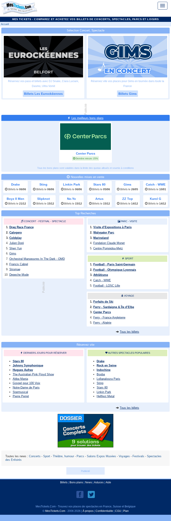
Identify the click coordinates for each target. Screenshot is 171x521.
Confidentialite (104, 511)
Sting (100, 383)
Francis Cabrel (18, 264)
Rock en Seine (106, 365)
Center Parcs (102, 312)
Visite (133, 221)
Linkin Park (104, 392)
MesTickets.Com (55, 511)
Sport (129, 258)
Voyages (124, 456)
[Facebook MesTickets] (80, 494)
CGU (118, 511)
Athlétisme (100, 275)
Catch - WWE (102, 280)
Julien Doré (16, 243)
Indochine (103, 370)
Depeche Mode (19, 274)
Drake (100, 361)
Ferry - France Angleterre (109, 317)
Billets (63, 482)
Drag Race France (21, 227)
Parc (124, 221)
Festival (44, 221)
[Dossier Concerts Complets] (85, 446)
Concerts (35, 456)
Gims (12, 253)
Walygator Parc (103, 232)
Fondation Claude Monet (109, 243)
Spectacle (59, 221)
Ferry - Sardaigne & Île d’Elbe (113, 307)
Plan (126, 511)
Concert (30, 221)
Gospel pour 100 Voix (26, 383)
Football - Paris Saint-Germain (114, 264)
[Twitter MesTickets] (91, 494)
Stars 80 (18, 361)
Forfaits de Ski (103, 301)
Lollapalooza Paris (108, 378)
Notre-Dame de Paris (26, 387)
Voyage (129, 295)
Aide (108, 482)
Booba (101, 374)
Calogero (15, 232)
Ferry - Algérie (102, 322)
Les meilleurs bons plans (87, 118)
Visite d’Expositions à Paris (112, 227)
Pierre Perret (21, 396)
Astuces (99, 482)
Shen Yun (15, 248)
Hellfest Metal (105, 396)
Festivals (138, 456)
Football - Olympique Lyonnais (114, 269)
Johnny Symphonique (28, 365)
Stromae (14, 269)
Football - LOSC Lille (106, 285)
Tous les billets (129, 331)
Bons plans (76, 482)
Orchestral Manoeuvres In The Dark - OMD (37, 258)
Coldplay (15, 238)
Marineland (101, 238)
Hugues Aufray (23, 370)
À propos (88, 511)
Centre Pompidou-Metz (108, 248)
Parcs (80, 456)
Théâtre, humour (63, 456)
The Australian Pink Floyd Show (33, 374)
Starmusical (20, 392)
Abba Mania (20, 378)
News (88, 482)
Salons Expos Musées (101, 456)
